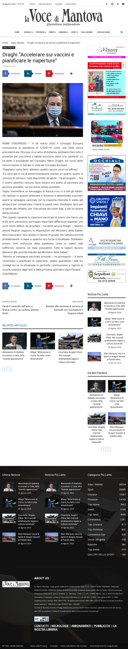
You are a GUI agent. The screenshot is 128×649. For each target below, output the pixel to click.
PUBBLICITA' (102, 626)
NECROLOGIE (60, 626)
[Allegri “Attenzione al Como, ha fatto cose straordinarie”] (42, 341)
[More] (71, 73)
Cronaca (27, 32)
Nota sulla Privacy (38, 645)
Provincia (40, 32)
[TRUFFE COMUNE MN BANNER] (107, 97)
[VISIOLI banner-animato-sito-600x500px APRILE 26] (107, 226)
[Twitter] (117, 4)
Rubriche (62, 32)
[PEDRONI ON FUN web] (107, 114)
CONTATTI (41, 626)
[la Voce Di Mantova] (64, 17)
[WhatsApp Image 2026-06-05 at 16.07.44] (107, 150)
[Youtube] (123, 4)
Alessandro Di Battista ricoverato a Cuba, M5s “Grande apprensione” (13, 355)
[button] (122, 32)
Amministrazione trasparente (104, 645)
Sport (73, 32)
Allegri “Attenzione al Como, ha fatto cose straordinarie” (40, 355)
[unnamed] (107, 248)
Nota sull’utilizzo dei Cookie (74, 645)
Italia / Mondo (87, 32)
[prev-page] (4, 369)
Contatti (58, 4)
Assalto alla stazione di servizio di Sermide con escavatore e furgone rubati (64, 310)
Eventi (51, 32)
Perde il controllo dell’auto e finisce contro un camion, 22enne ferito (20, 310)
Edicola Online (104, 32)
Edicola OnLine (45, 4)
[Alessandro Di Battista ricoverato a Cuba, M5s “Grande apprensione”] (14, 341)
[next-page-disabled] (10, 369)
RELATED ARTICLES (14, 325)
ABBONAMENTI (81, 626)
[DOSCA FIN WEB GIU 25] (107, 190)
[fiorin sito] (107, 264)
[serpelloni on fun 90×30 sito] (107, 281)
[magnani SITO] (107, 57)
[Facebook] (106, 4)
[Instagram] (112, 4)
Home (32, 4)
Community (70, 4)
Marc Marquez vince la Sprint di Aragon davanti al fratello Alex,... (115, 356)
